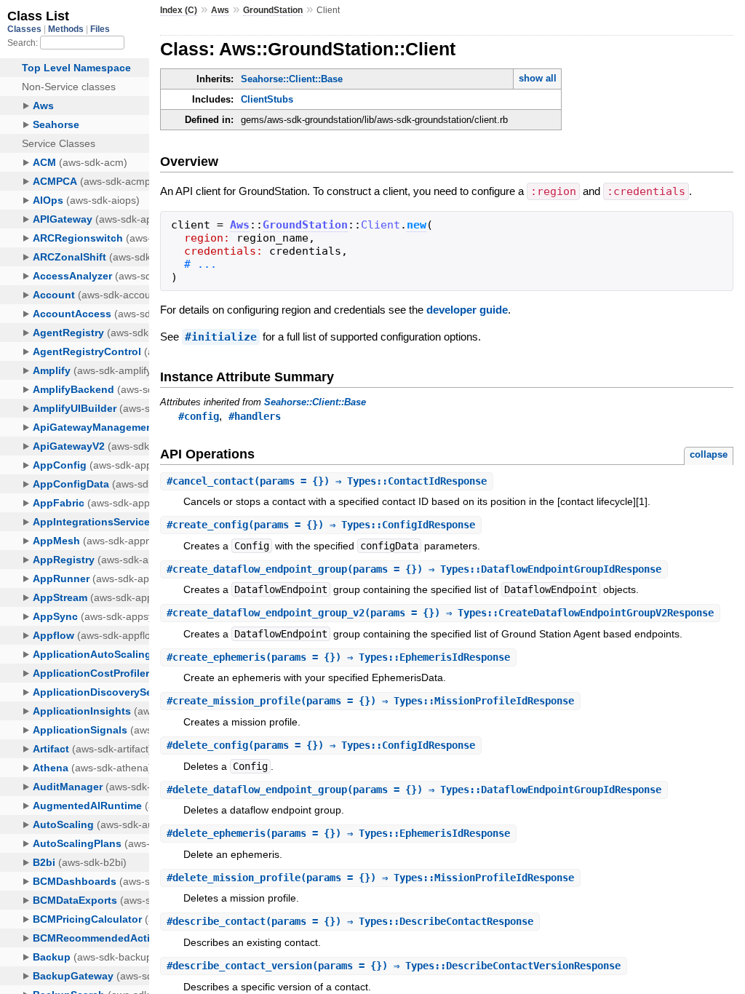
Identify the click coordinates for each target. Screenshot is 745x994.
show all (538, 78)
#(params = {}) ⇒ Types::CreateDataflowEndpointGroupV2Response (440, 613)
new (416, 224)
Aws (220, 10)
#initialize (221, 336)
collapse (709, 454)
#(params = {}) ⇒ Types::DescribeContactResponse (350, 921)
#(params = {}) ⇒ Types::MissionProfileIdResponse (370, 701)
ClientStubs (267, 99)
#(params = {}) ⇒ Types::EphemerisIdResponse (338, 657)
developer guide (467, 309)
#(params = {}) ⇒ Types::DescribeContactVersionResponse (394, 965)
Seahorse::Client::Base (292, 78)
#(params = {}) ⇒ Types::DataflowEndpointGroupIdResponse (414, 569)
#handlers (254, 416)
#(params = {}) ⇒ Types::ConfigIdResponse (321, 524)
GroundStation (273, 10)
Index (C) (178, 10)
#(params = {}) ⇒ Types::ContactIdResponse (327, 481)
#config (198, 416)
